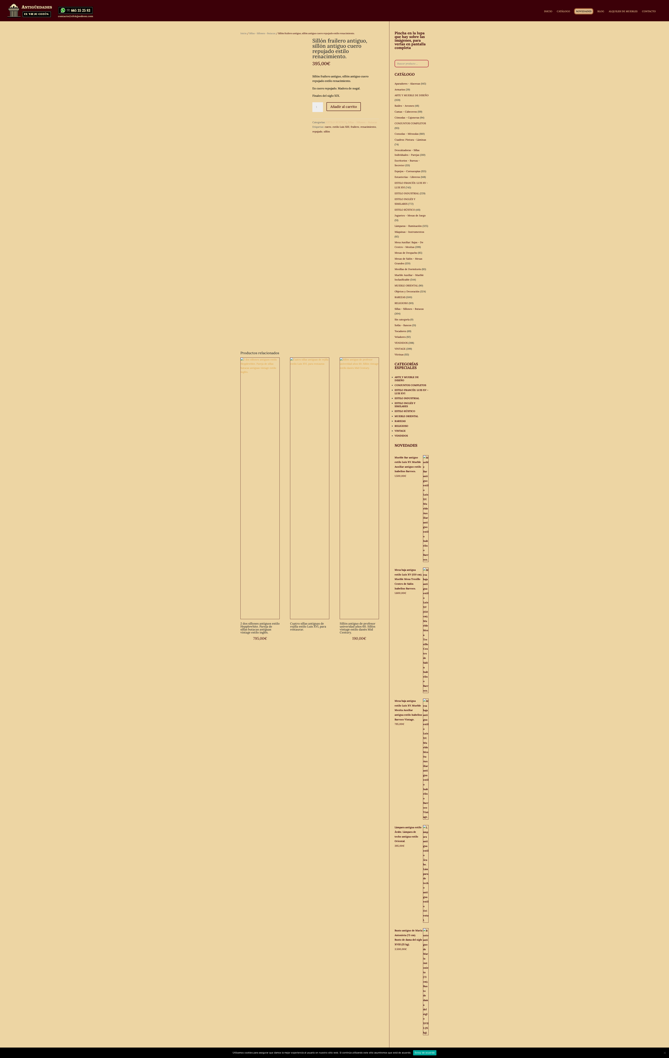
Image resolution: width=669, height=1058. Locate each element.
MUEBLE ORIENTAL (406, 285)
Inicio (243, 33)
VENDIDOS (401, 342)
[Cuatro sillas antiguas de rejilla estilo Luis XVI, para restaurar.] (309, 488)
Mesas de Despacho (406, 252)
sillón (327, 131)
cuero (328, 126)
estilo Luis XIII (341, 126)
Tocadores (400, 331)
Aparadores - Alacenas (407, 83)
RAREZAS (400, 297)
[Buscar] (424, 63)
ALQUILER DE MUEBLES (623, 11)
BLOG (600, 11)
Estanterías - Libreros (407, 177)
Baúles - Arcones (404, 105)
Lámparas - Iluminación (408, 226)
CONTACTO (649, 11)
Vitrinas (399, 354)
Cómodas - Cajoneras (407, 117)
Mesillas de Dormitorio (408, 269)
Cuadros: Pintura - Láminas (410, 139)
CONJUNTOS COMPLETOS (410, 123)
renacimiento (368, 126)
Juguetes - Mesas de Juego (410, 215)
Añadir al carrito (343, 106)
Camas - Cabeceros (406, 111)
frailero (355, 126)
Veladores (400, 336)
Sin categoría (402, 319)
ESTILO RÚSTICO (336, 122)
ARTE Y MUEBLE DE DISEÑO (412, 95)
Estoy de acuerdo (425, 1052)
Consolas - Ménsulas (407, 133)
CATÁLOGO (563, 11)
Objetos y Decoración (407, 291)
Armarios (400, 89)
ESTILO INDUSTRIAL (407, 193)
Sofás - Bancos (403, 325)
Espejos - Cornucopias (407, 171)
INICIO (548, 11)
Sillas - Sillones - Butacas (262, 33)
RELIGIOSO (401, 303)
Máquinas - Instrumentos (409, 231)
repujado (317, 131)
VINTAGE (400, 348)
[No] (664, 1053)
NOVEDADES (583, 11)
